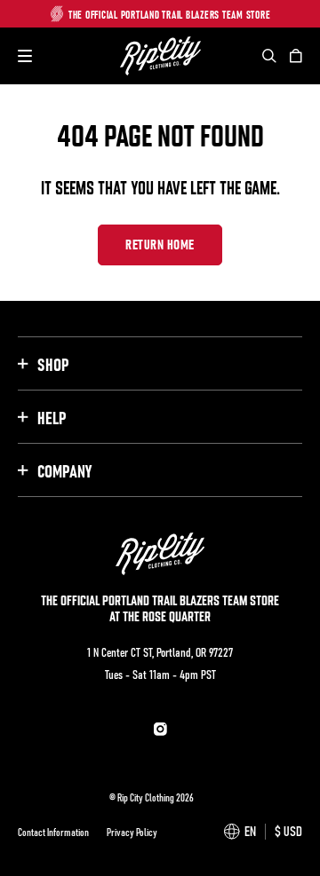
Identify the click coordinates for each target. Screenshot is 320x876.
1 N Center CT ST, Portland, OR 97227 (160, 651)
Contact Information (53, 832)
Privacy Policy (132, 832)
